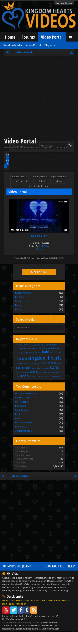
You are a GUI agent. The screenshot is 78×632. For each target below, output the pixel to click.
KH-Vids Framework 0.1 (14, 619)
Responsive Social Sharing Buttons (20, 628)
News (5, 600)
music (44, 363)
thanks (57, 372)
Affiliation (21, 603)
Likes (42, 181)
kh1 (51, 353)
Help (71, 566)
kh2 (55, 352)
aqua (36, 344)
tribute (32, 377)
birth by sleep (52, 345)
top (19, 377)
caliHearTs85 (22, 397)
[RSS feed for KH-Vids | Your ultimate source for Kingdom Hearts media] (34, 610)
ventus (42, 376)
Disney (39, 249)
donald (34, 348)
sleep (33, 368)
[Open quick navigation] (71, 52)
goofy (32, 353)
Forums (28, 37)
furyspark (21, 353)
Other (18, 309)
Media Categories (28, 286)
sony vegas (45, 368)
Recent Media (19, 176)
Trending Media (38, 176)
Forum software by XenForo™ (17, 615)
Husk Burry (43, 246)
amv (26, 344)
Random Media (13, 45)
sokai (38, 368)
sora (54, 367)
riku (18, 368)
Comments (22, 181)
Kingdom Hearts (23, 292)
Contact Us (54, 566)
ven (37, 377)
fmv (52, 348)
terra (45, 372)
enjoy (39, 348)
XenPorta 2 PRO (10, 625)
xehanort (53, 377)
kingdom (22, 358)
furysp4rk (58, 348)
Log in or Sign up (64, 3)
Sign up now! (39, 272)
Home (10, 37)
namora (59, 363)
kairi (45, 351)
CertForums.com (50, 628)
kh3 (59, 353)
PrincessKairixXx (23, 422)
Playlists (50, 45)
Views (59, 181)
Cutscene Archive (19, 600)
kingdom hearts (44, 357)
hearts (38, 352)
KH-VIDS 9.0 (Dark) (18, 566)
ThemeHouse (50, 622)
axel (41, 344)
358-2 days (19, 345)
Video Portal (52, 37)
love (31, 363)
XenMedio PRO (21, 258)
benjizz (19, 414)
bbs (45, 345)
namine (52, 362)
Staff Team (8, 603)
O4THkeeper (21, 401)
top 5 (25, 376)
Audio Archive (38, 600)
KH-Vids (19, 296)
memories (37, 363)
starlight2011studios (32, 372)
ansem (31, 345)
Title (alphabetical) (39, 185)
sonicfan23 (21, 426)
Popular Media (58, 176)
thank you (50, 372)
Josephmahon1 (23, 430)
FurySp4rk (20, 405)
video (47, 377)
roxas (26, 367)
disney (29, 348)
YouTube (62, 201)
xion (58, 376)
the (61, 372)
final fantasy (46, 348)
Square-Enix (21, 301)
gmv (27, 352)
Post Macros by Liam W (46, 615)
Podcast (66, 600)
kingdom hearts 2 (23, 363)
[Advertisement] (39, 97)
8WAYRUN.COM (56, 258)
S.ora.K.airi (21, 410)
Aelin (18, 418)
